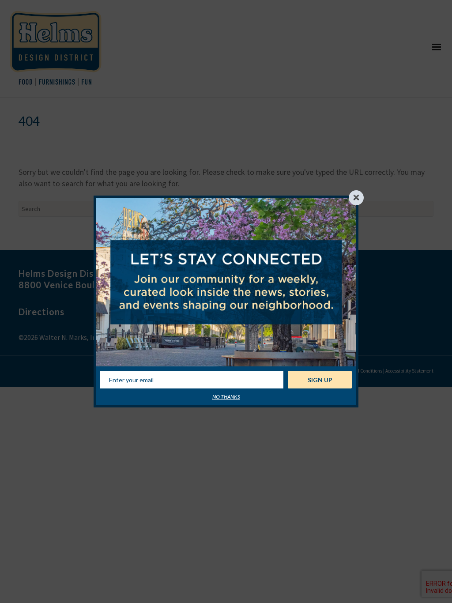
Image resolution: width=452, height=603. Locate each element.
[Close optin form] (356, 197)
